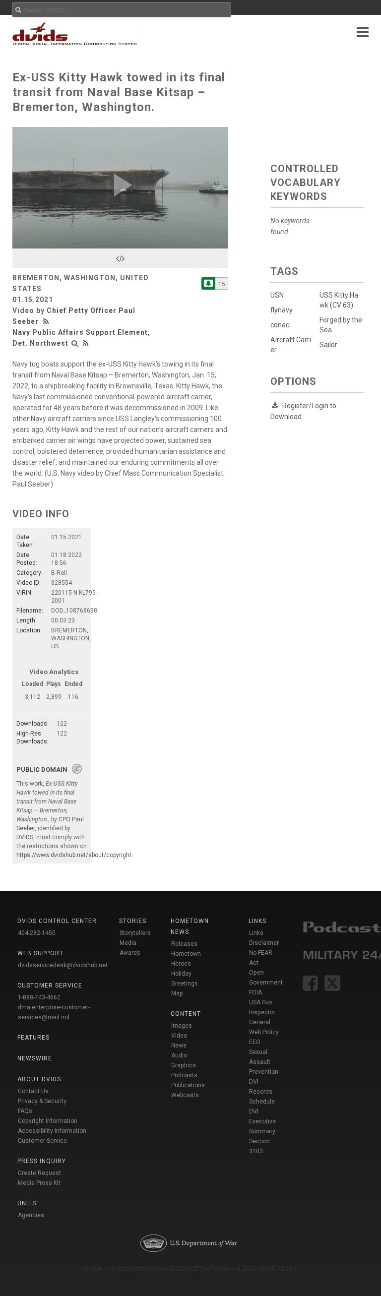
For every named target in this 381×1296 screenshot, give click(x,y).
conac (279, 325)
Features (33, 1037)
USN (277, 295)
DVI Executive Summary (262, 1121)
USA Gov (260, 1002)
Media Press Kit (39, 1182)
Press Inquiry (41, 1161)
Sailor (328, 345)
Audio (179, 1055)
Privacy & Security (42, 1101)
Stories (132, 921)
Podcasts (184, 1075)
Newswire (34, 1058)
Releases (184, 943)
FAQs (25, 1111)
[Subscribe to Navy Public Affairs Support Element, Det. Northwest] (208, 283)
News (179, 1045)
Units (26, 1203)
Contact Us (33, 1091)
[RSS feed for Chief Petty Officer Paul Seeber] (47, 321)
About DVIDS (39, 1079)
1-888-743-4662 (39, 997)
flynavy (281, 310)
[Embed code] (120, 258)
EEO (254, 1042)
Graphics (183, 1065)
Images (181, 1025)
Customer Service (42, 1140)
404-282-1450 (37, 932)
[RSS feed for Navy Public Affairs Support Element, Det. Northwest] (85, 343)
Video (179, 1035)
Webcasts (185, 1095)
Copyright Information (47, 1120)
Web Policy (264, 1032)
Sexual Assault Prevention (263, 1062)
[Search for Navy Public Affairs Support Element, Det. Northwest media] (74, 343)
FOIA (255, 992)
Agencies (31, 1215)
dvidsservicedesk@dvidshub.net (63, 965)
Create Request (39, 1173)
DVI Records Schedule (262, 1091)
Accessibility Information (52, 1130)
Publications (188, 1085)
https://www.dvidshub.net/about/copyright (73, 855)
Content (186, 1013)
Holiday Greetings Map (184, 983)
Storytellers (135, 932)
